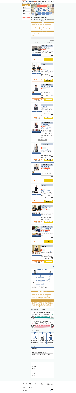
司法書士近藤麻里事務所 (45, 166)
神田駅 (39, 302)
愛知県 (42, 167)
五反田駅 (39, 304)
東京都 (42, 48)
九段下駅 (35, 302)
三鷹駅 (48, 48)
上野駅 (48, 303)
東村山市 (33, 297)
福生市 (38, 297)
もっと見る (42, 29)
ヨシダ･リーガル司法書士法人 (46, 228)
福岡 (36, 282)
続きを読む (50, 52)
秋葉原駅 (37, 302)
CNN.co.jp (30, 384)
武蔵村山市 (45, 297)
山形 (44, 275)
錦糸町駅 (50, 303)
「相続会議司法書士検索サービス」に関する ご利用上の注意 (38, 286)
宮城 (42, 275)
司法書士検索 (48, 1)
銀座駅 (45, 302)
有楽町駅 (33, 302)
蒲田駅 (41, 304)
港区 (45, 125)
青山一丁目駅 (37, 303)
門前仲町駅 (37, 304)
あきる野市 (42, 297)
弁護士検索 (43, 1)
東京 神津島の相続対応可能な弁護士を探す (42, 316)
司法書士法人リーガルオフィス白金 (47, 86)
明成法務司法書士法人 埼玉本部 (46, 207)
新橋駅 (48, 125)
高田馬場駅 (46, 303)
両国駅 (52, 303)
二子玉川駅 (48, 304)
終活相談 (33, 35)
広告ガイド (26, 390)
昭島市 (36, 297)
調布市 (45, 107)
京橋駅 (47, 302)
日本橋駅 (43, 302)
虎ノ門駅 (49, 302)
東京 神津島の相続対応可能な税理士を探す (42, 325)
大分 (42, 282)
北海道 (36, 275)
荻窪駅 (36, 305)
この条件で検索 (26, 17)
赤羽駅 (46, 305)
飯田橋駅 (41, 302)
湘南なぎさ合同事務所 (44, 145)
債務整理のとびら (30, 387)
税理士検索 (45, 1)
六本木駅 (33, 303)
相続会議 (42, 384)
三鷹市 (45, 48)
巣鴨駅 (44, 305)
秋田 (41, 275)
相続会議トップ (39, 1)
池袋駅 (48, 229)
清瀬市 (34, 297)
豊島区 (45, 229)
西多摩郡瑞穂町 (48, 297)
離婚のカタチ (24, 387)
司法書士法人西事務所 (44, 187)
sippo (35, 383)
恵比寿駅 (50, 304)
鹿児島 (45, 282)
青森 (38, 275)
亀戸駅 (32, 304)
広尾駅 (39, 303)
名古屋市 (45, 167)
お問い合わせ (28, 390)
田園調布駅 (44, 304)
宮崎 (43, 282)
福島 (45, 275)
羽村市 (40, 297)
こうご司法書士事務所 (44, 106)
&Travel (25, 384)
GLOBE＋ (36, 384)
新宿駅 (41, 303)
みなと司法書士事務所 (44, 124)
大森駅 (45, 304)
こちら (44, 287)
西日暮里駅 (49, 305)
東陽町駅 (34, 304)
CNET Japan (30, 383)
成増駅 (50, 305)
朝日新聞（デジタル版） (25, 383)
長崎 (39, 282)
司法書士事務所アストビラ (45, 47)
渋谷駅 (34, 305)
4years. (41, 383)
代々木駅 (33, 305)
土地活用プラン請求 (52, 1)
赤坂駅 (34, 303)
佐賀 (38, 282)
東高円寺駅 (39, 305)
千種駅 (48, 167)
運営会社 (23, 390)
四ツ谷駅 (43, 303)
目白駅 (42, 305)
